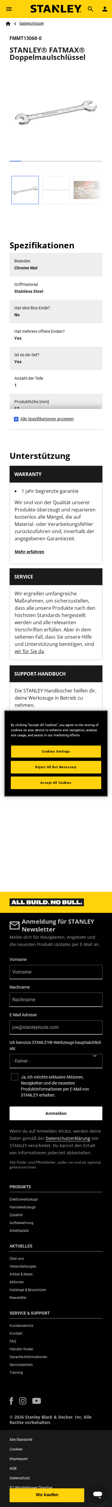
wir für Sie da (29, 651)
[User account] (105, 9)
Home (8, 24)
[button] (11, 1401)
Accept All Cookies (55, 783)
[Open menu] (9, 9)
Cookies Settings (56, 751)
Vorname (18, 959)
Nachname (20, 987)
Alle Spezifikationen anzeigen (47, 418)
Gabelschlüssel (31, 23)
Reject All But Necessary (56, 767)
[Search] (90, 9)
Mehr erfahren (29, 551)
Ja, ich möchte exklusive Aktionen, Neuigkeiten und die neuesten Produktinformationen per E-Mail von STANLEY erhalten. (55, 1086)
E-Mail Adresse (23, 1014)
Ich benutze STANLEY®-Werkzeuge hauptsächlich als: (55, 1045)
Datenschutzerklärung (68, 1138)
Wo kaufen (47, 1494)
